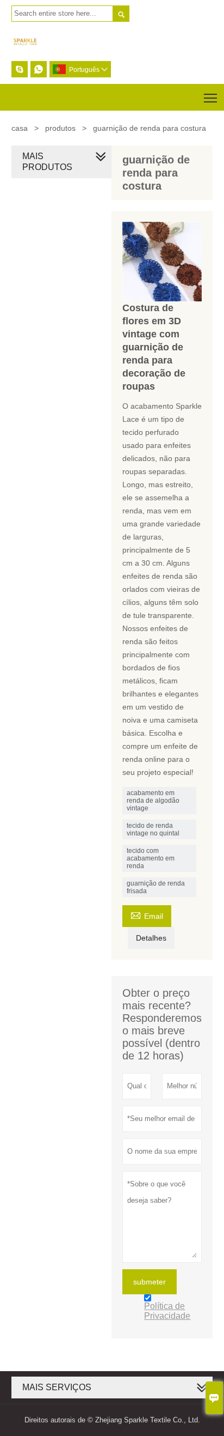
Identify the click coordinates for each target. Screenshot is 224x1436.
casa (19, 128)
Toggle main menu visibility (211, 97)
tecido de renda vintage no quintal (153, 829)
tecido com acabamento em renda (151, 858)
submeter (149, 1281)
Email (146, 914)
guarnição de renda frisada (156, 887)
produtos (60, 128)
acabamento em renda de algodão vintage (153, 800)
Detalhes (151, 938)
